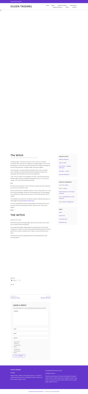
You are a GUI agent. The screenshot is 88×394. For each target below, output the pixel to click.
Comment (16, 311)
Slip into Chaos (62, 162)
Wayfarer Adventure (64, 159)
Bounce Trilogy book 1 (68, 201)
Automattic (56, 391)
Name (15, 329)
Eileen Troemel (21, 6)
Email (15, 333)
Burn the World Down (64, 174)
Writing (35, 157)
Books (52, 5)
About (67, 7)
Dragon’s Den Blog (57, 7)
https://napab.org (29, 200)
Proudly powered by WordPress (36, 391)
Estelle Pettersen (63, 191)
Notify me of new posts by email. (17, 351)
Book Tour (32, 157)
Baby (67, 185)
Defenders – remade (64, 171)
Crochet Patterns (62, 5)
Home (47, 5)
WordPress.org (62, 222)
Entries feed (62, 215)
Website (16, 338)
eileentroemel (22, 157)
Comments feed (63, 219)
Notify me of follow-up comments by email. (17, 344)
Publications (73, 5)
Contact (74, 7)
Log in (60, 212)
